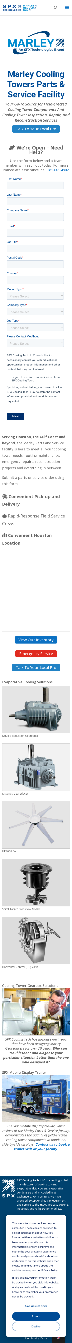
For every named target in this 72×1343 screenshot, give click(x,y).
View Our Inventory (36, 639)
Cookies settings (36, 1305)
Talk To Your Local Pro (36, 128)
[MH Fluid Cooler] (36, 1121)
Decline (36, 1326)
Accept (36, 1316)
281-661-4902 (58, 170)
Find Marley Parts (36, 1338)
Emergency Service (36, 653)
